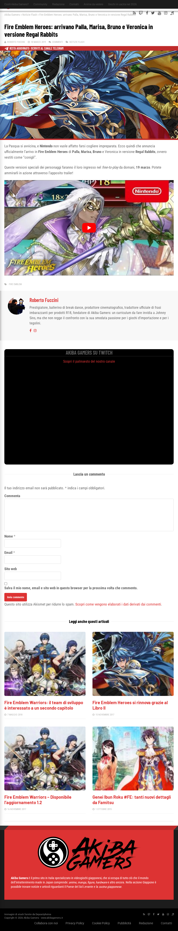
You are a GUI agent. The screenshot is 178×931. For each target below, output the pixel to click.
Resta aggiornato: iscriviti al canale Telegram (37, 48)
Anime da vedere (93, 4)
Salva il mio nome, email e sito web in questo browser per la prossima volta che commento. (71, 588)
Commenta (12, 496)
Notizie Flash (29, 14)
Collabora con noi (46, 923)
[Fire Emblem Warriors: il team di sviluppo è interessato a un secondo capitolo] (45, 695)
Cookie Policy (101, 923)
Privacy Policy (75, 923)
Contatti (74, 4)
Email (8, 552)
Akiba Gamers (12, 14)
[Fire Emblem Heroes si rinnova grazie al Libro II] (133, 695)
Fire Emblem (15, 284)
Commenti (57, 42)
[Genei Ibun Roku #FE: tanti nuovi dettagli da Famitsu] (133, 789)
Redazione (58, 4)
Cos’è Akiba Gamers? (16, 4)
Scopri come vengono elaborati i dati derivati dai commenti (118, 604)
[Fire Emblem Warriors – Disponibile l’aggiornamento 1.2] (45, 789)
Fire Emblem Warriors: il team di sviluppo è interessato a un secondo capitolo (43, 705)
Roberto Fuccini (16, 42)
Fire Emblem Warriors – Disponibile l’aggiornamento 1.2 (37, 799)
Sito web (10, 569)
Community (40, 4)
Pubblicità (124, 923)
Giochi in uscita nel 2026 (122, 4)
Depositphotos (43, 914)
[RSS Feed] (134, 13)
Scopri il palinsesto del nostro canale (89, 361)
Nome (8, 536)
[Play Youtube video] (89, 227)
